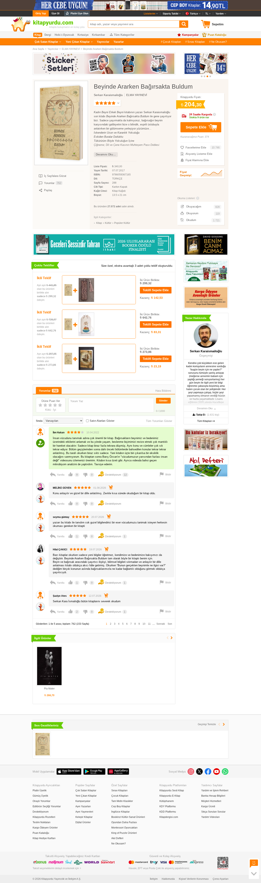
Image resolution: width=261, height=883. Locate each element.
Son (170, 623)
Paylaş (48, 190)
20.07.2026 (97, 517)
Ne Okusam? (219, 41)
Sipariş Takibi (170, 13)
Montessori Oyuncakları (124, 827)
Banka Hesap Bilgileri (213, 795)
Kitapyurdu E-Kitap (169, 795)
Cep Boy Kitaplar (120, 806)
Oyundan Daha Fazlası (124, 822)
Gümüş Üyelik (40, 795)
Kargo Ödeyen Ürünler (45, 827)
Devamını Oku (104, 154)
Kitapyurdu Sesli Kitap (171, 790)
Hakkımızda (168, 878)
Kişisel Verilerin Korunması (194, 878)
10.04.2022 (92, 432)
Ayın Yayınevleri (84, 811)
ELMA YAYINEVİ (71, 49)
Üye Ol (55, 13)
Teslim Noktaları (41, 822)
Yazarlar (119, 41)
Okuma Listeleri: (186, 198)
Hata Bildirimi (163, 390)
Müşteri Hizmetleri (211, 801)
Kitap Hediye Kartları (44, 838)
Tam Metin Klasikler (122, 801)
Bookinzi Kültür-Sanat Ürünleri (128, 817)
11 (149, 623)
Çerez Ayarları (220, 878)
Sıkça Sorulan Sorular (213, 811)
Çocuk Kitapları (172, 41)
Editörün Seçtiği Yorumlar (47, 806)
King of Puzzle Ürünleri (124, 833)
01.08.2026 (99, 487)
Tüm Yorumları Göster (159, 421)
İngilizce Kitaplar (120, 811)
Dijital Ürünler (83, 822)
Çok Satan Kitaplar (46, 41)
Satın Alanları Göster (102, 420)
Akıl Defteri (117, 838)
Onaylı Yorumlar (41, 801)
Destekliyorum (41, 811)
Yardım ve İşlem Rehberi (214, 790)
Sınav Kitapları (196, 41)
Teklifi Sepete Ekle (156, 290)
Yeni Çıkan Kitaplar (78, 41)
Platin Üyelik (39, 790)
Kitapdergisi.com (168, 817)
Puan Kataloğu (217, 34)
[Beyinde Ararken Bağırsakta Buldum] (42, 744)
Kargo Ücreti (208, 806)
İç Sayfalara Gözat (55, 175)
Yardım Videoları (210, 817)
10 (144, 623)
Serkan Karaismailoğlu (108, 95)
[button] (201, 76)
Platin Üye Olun (79, 13)
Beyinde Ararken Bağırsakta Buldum (103, 49)
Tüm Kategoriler (124, 34)
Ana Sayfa (38, 49)
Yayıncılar (103, 41)
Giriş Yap (40, 13)
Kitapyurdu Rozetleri (44, 817)
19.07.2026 (95, 549)
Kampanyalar (190, 34)
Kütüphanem (166, 801)
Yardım (220, 13)
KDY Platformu (167, 806)
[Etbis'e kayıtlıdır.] (222, 863)
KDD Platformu (167, 811)
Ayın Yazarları (83, 806)
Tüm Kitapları (204, 421)
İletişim (154, 878)
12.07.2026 (95, 595)
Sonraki (160, 623)
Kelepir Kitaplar (84, 817)
